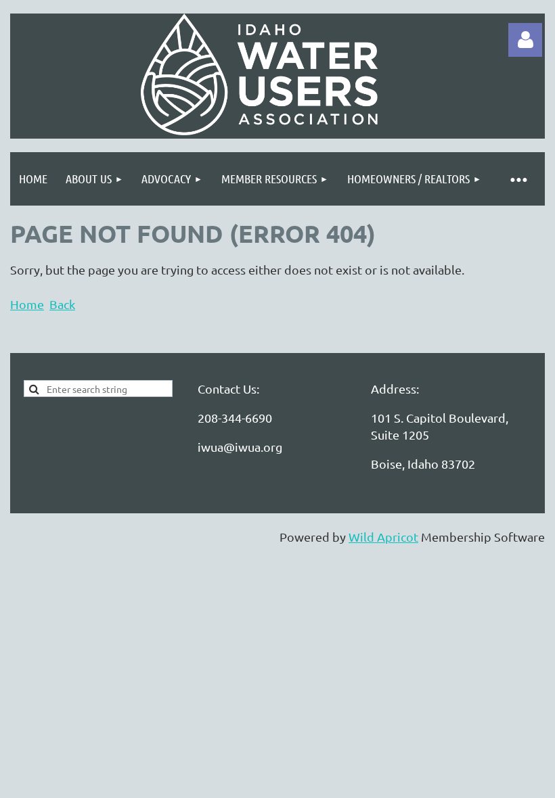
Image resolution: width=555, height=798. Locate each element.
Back (62, 304)
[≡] (518, 179)
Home (27, 304)
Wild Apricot (383, 537)
